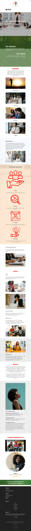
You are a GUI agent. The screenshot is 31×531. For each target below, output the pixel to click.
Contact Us (15, 524)
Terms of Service (15, 527)
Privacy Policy (15, 529)
